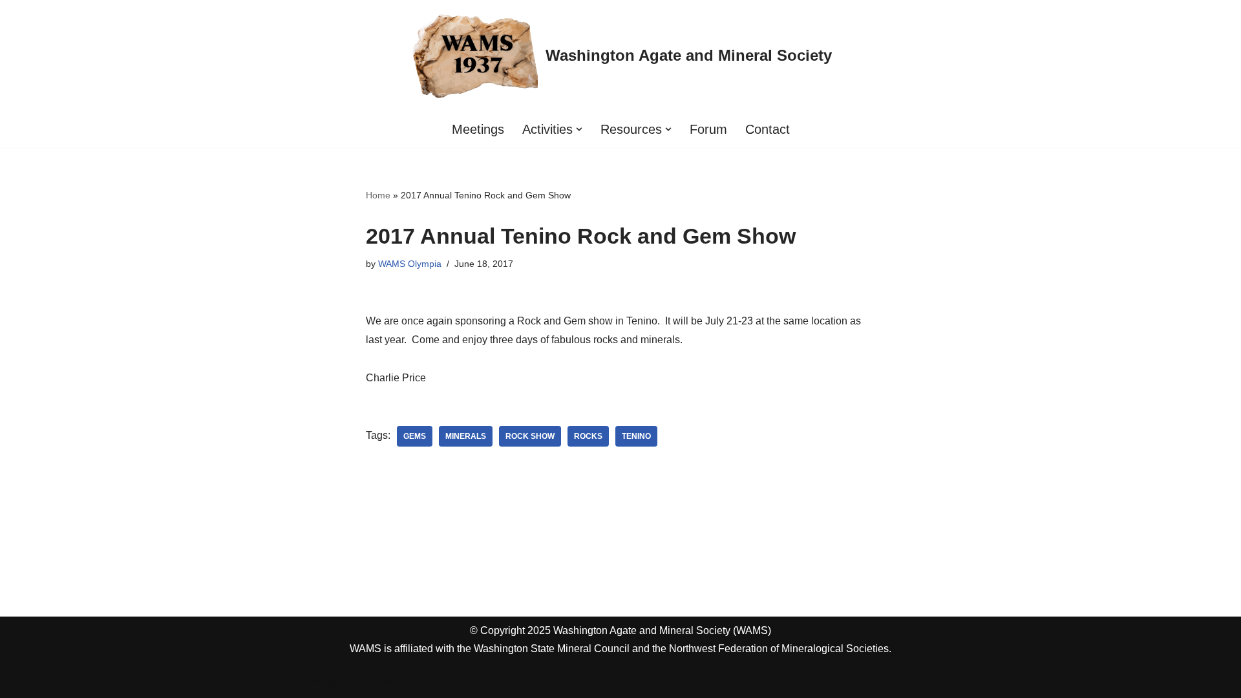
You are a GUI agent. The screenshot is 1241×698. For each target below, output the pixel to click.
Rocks (588, 436)
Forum (708, 129)
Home (378, 195)
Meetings (478, 129)
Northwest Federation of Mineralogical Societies (779, 648)
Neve (264, 680)
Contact (767, 129)
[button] (579, 129)
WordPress (367, 680)
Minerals (465, 436)
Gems (414, 436)
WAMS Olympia (409, 264)
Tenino (636, 436)
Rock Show (530, 436)
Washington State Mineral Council (552, 648)
